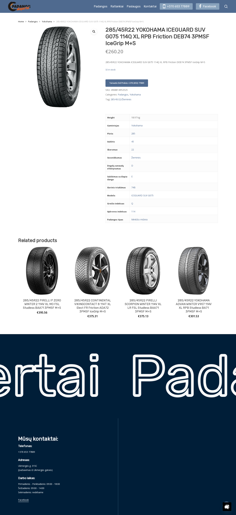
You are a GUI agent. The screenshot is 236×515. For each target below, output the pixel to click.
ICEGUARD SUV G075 (142, 195)
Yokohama (47, 21)
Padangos (33, 21)
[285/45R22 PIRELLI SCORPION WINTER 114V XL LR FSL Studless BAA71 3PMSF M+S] (143, 271)
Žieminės (136, 157)
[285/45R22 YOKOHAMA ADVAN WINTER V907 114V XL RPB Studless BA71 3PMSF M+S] (194, 271)
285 (133, 133)
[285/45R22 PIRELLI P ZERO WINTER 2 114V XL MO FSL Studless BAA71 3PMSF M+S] (42, 271)
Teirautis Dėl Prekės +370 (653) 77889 (126, 83)
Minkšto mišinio (139, 219)
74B (133, 187)
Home (21, 21)
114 (133, 211)
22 (132, 149)
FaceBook (23, 499)
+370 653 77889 (26, 451)
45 (132, 141)
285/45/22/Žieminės (121, 99)
